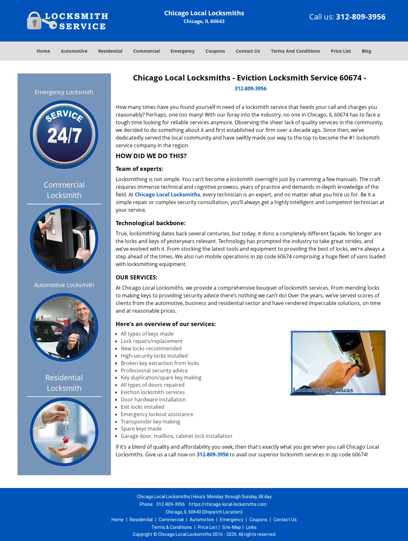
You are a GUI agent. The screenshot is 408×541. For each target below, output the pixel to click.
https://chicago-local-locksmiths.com (228, 504)
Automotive (74, 51)
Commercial (146, 51)
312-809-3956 (361, 16)
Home (43, 51)
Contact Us (248, 51)
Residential (110, 51)
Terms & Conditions (171, 527)
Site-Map (231, 527)
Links (251, 527)
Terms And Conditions (295, 51)
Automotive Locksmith (64, 285)
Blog (366, 51)
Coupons (215, 51)
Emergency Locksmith (64, 92)
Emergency (183, 51)
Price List (341, 51)
